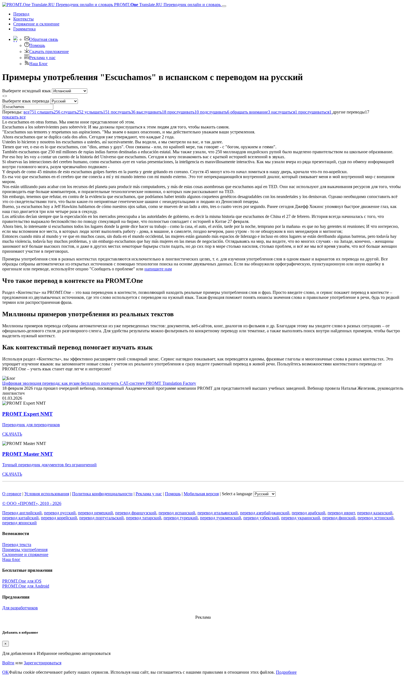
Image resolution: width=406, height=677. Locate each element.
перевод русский (60, 512)
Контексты (23, 19)
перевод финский (338, 517)
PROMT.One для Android (25, 586)
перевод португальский (101, 517)
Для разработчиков (20, 607)
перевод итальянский (217, 512)
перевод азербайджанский (264, 512)
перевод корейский (59, 517)
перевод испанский (177, 512)
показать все (14, 117)
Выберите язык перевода (25, 101)
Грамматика (24, 29)
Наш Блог (38, 63)
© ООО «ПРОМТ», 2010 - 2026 (31, 503)
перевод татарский (143, 517)
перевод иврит (341, 512)
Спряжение (36, 24)
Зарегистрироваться (42, 662)
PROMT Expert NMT (27, 414)
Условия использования (46, 493)
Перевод (21, 14)
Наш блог (11, 559)
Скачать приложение (49, 51)
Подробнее (286, 672)
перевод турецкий (181, 517)
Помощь (37, 45)
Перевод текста (16, 544)
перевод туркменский (220, 517)
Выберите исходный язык (26, 90)
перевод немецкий (95, 512)
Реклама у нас (42, 57)
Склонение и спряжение (25, 554)
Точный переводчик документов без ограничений (49, 464)
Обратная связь (43, 39)
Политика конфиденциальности (102, 493)
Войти (8, 662)
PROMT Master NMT (27, 454)
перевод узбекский (261, 517)
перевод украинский (300, 517)
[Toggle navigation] (224, 6)
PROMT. (167, 4)
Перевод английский (22, 512)
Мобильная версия (201, 493)
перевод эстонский (376, 517)
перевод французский (135, 512)
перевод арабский (308, 512)
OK (5, 672)
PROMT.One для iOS (21, 581)
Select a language (237, 493)
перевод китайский (20, 517)
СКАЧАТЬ (12, 434)
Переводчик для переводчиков (31, 424)
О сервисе (11, 493)
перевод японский (19, 522)
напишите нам (158, 269)
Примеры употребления (25, 549)
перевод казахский (374, 512)
